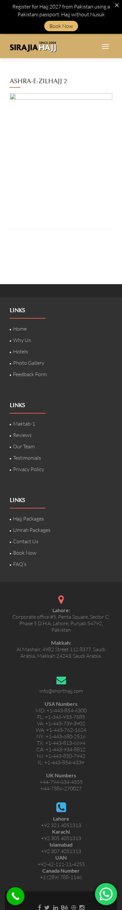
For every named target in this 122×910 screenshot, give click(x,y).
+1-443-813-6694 (65, 743)
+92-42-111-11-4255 (61, 864)
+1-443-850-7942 (65, 756)
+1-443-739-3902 (65, 723)
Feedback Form (30, 374)
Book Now (24, 552)
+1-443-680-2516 (66, 736)
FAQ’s (19, 564)
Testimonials (27, 458)
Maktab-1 (24, 423)
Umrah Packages (31, 530)
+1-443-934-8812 (66, 749)
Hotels (20, 351)
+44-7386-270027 (61, 788)
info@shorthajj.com (61, 691)
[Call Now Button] (15, 896)
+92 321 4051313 (61, 825)
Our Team (24, 446)
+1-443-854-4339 (64, 762)
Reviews (22, 435)
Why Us (22, 340)
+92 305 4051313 (61, 838)
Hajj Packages (28, 518)
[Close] (117, 5)
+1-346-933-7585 (65, 717)
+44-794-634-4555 (61, 782)
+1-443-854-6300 (67, 710)
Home (20, 328)
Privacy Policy (28, 469)
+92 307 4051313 (61, 851)
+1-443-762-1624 (66, 730)
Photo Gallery (28, 363)
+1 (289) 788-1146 (61, 877)
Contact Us (25, 541)
